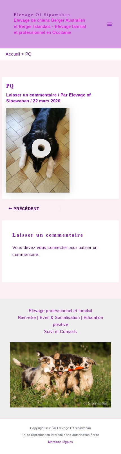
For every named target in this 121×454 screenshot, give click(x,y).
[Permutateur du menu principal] (109, 24)
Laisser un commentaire (31, 95)
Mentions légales (60, 442)
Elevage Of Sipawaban (42, 14)
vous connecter (52, 247)
